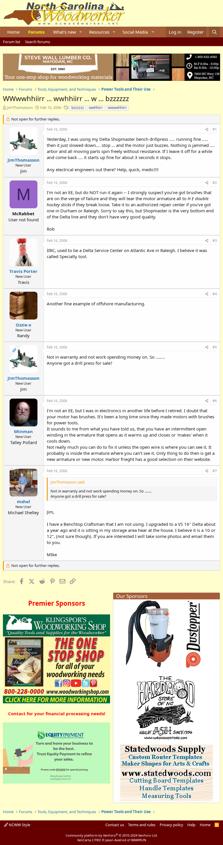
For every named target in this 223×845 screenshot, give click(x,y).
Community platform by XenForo (112, 835)
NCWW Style (19, 824)
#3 (215, 240)
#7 (215, 470)
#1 (215, 129)
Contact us (114, 824)
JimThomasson (20, 107)
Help (191, 824)
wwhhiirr (96, 107)
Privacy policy (171, 824)
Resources (99, 32)
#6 (215, 400)
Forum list (11, 41)
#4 (215, 293)
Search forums (37, 41)
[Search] (214, 32)
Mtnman (23, 431)
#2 (215, 182)
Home (13, 32)
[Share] (207, 129)
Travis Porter (23, 271)
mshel (23, 501)
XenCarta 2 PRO (89, 840)
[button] (81, 32)
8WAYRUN (138, 840)
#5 (215, 347)
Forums (36, 32)
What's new (64, 32)
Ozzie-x (23, 325)
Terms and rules (141, 824)
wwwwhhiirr (117, 107)
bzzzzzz (77, 107)
